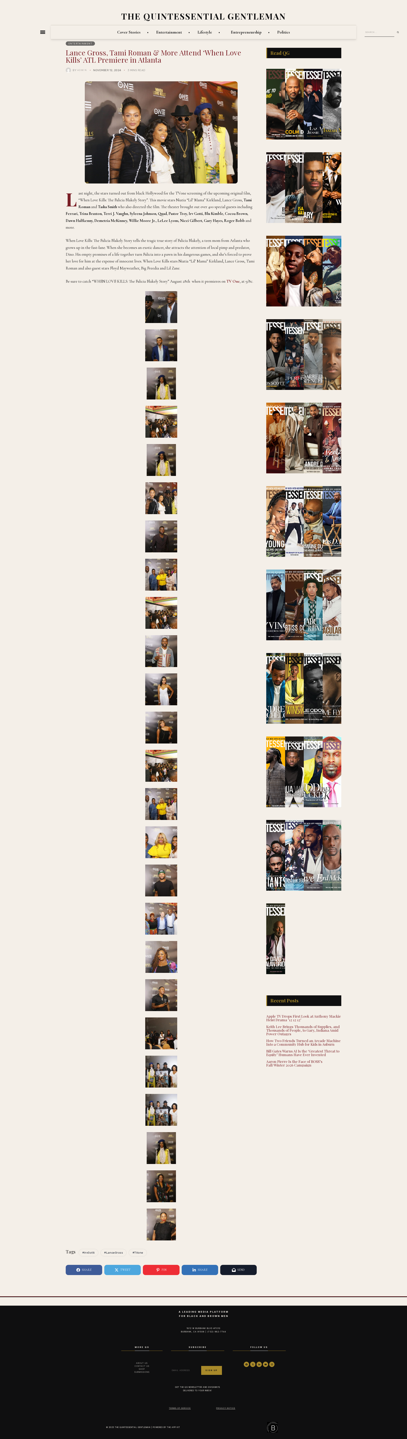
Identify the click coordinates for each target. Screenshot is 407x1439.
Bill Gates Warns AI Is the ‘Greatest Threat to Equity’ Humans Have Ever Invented (302, 1053)
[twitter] (252, 1364)
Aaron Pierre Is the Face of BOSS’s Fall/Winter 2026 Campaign (294, 1063)
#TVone (137, 1252)
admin (82, 70)
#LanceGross (113, 1252)
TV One (233, 281)
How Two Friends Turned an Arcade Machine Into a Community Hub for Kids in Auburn (303, 1042)
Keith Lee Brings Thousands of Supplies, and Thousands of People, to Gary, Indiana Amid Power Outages (303, 1030)
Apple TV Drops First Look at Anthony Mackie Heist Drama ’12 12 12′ (303, 1018)
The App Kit (173, 1427)
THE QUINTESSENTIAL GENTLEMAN (203, 16)
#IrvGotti (88, 1252)
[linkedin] (259, 1364)
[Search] (399, 32)
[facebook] (246, 1364)
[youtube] (265, 1364)
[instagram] (272, 1364)
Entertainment (80, 43)
